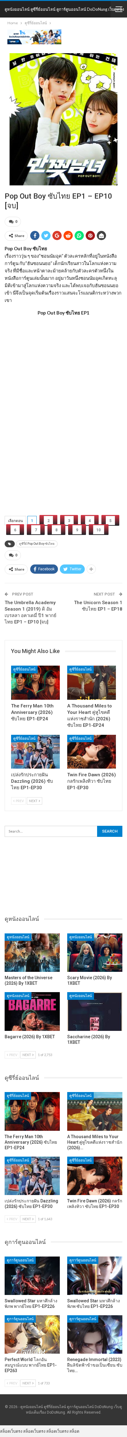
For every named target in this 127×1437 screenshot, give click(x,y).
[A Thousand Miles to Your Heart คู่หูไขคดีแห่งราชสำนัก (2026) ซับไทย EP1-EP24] (91, 683)
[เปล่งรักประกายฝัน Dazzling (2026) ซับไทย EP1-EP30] (35, 752)
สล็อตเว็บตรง (11, 1431)
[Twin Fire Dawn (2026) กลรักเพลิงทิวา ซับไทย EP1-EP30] (91, 752)
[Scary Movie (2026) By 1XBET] (94, 952)
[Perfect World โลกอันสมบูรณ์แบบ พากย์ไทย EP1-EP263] (32, 1334)
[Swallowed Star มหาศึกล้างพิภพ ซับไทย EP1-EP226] (94, 1276)
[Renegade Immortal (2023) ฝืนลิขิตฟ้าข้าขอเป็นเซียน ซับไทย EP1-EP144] (94, 1334)
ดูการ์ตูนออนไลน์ (20, 1260)
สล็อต (74, 1431)
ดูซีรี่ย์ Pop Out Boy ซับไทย (37, 543)
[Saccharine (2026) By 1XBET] (94, 1011)
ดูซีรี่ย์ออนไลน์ (24, 669)
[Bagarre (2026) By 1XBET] (32, 1011)
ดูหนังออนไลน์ (18, 937)
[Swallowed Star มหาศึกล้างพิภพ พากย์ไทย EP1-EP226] (32, 1276)
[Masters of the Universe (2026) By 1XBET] (32, 952)
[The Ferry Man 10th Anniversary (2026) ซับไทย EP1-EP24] (35, 683)
